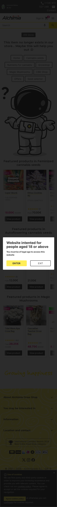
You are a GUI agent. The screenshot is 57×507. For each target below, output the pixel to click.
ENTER (16, 263)
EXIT (40, 263)
